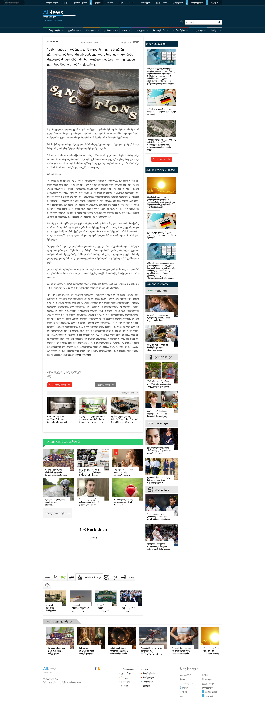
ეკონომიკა (73, 30)
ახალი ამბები (52, 3)
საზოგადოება (53, 30)
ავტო (121, 3)
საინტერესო (179, 30)
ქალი (66, 3)
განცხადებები (197, 3)
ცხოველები (178, 3)
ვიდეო (98, 3)
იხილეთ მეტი (56, 513)
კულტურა (140, 30)
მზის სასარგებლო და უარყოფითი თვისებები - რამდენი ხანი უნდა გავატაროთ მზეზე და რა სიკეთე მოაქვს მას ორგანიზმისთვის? (161, 202)
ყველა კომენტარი (105, 385)
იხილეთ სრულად (81, 355)
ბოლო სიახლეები (161, 159)
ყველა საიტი (161, 3)
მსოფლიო (91, 30)
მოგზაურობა (159, 30)
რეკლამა (215, 3)
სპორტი (109, 3)
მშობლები (145, 3)
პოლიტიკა (198, 30)
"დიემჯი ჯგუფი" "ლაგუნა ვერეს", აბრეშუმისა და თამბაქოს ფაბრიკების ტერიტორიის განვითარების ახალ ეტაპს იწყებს (161, 145)
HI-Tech (125, 30)
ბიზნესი (132, 3)
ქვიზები (214, 30)
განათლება (110, 30)
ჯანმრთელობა (80, 3)
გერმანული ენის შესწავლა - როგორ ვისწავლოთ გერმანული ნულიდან (161, 111)
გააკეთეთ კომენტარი (59, 385)
